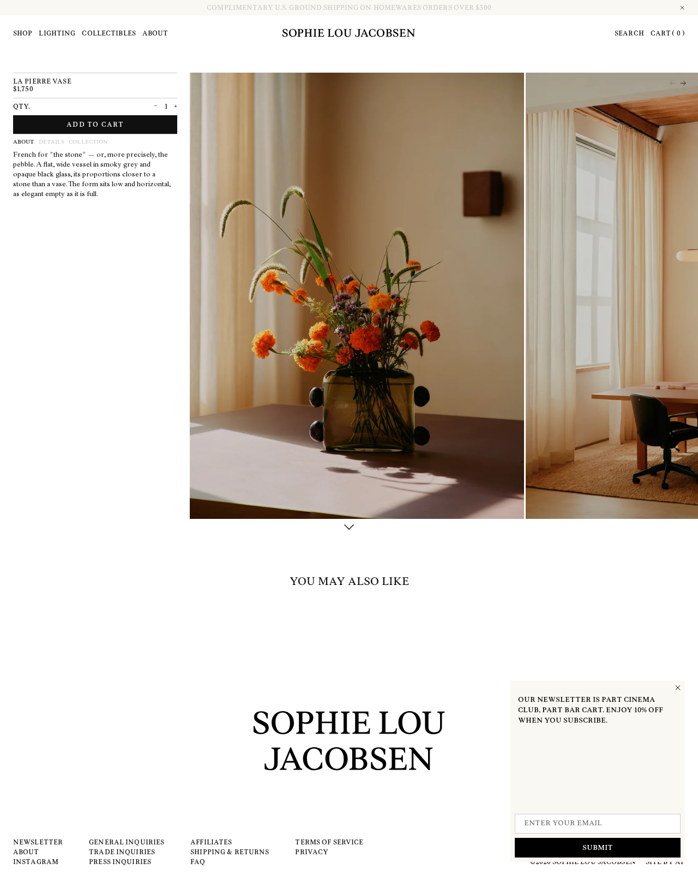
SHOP (22, 33)
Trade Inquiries (122, 852)
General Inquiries (126, 842)
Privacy (311, 852)
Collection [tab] (88, 142)
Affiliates (211, 842)
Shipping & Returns (229, 852)
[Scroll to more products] (349, 527)
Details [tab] (52, 142)
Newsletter (38, 842)
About (155, 33)
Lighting (57, 33)
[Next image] (683, 83)
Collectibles (108, 33)
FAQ (197, 862)
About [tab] (23, 142)
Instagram (35, 862)
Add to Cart (95, 124)
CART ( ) (668, 33)
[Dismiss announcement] (683, 7)
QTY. (21, 106)
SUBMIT (597, 848)
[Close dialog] (677, 687)
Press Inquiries (120, 862)
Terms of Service (329, 842)
